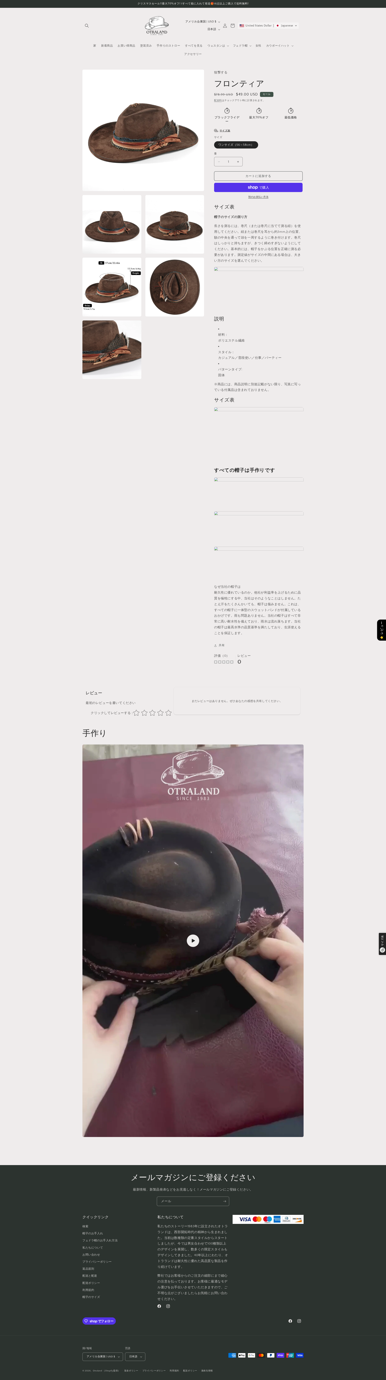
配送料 (218, 100)
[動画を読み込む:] (193, 940)
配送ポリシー (190, 1371)
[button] (86, 25)
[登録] (224, 1201)
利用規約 (174, 1371)
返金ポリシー (131, 1371)
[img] (223, 662)
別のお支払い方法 (258, 197)
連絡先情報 (207, 1371)
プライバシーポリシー (154, 1371)
